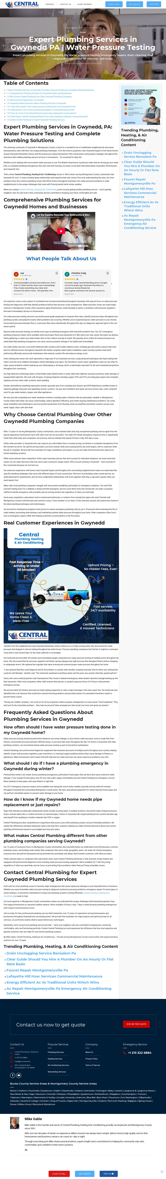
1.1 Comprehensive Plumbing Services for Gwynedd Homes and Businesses (39, 93)
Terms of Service (92, 1065)
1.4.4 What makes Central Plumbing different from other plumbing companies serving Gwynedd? (47, 116)
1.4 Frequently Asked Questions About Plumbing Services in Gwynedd (36, 103)
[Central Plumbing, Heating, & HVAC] (11, 1053)
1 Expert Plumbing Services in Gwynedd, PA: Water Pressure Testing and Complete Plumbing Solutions (50, 90)
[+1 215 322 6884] (11, 1057)
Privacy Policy (91, 1059)
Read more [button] (18, 294)
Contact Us (65, 4)
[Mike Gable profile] (26, 1149)
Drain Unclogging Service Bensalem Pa (41, 953)
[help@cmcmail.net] (11, 1061)
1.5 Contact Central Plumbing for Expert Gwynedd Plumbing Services (36, 120)
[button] (111, 283)
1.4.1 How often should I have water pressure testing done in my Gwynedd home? (41, 106)
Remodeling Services (57, 1072)
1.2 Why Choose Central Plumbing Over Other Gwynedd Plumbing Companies (39, 96)
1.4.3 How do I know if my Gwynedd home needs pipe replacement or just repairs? (41, 113)
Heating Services (55, 1059)
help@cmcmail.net (22, 1061)
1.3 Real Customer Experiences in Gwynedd (25, 100)
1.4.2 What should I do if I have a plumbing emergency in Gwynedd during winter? (41, 110)
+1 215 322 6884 (21, 1058)
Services (50, 4)
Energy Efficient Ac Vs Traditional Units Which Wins (53, 982)
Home (83, 32)
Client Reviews (84, 4)
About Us (89, 1052)
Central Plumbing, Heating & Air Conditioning (38, 189)
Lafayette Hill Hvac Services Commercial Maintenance (54, 976)
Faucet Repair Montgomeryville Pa (37, 970)
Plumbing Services (56, 1052)
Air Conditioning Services (58, 1065)
